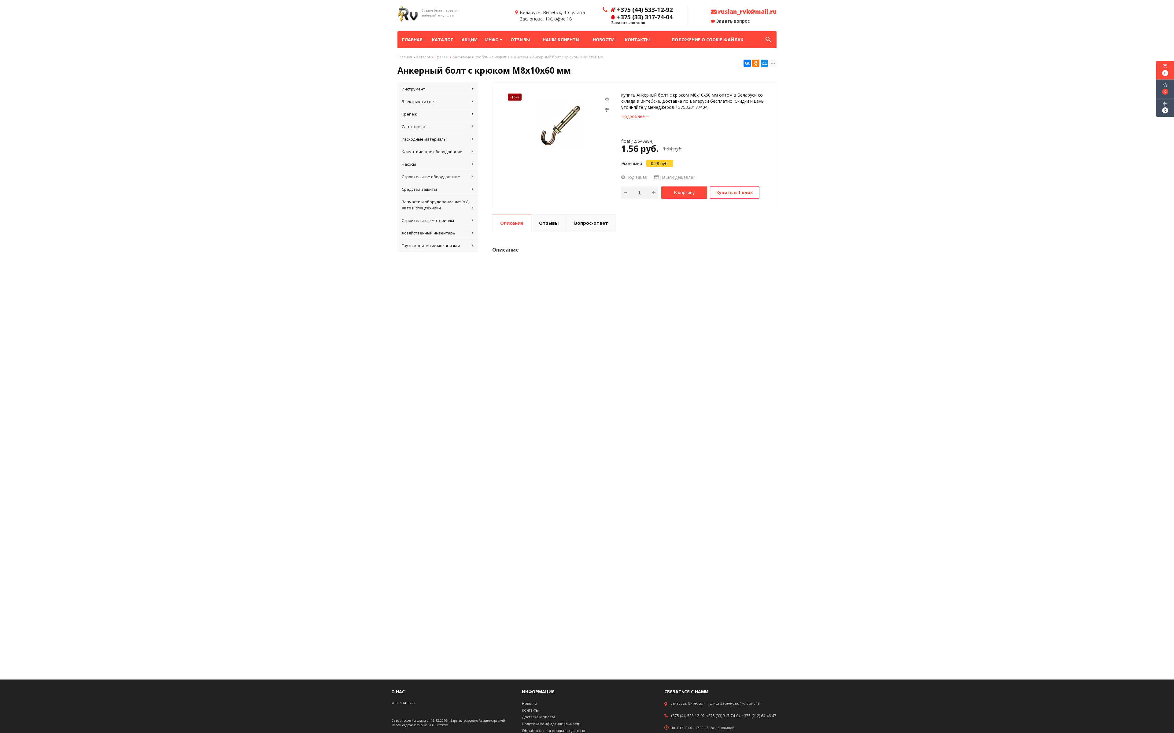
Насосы (409, 164)
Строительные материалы (428, 220)
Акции (470, 39)
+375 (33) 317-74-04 (723, 715)
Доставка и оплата (538, 717)
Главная (412, 39)
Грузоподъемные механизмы (431, 245)
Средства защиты (419, 189)
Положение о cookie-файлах (707, 39)
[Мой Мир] (764, 63)
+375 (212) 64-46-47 (759, 715)
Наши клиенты (561, 39)
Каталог (442, 39)
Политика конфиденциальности (551, 724)
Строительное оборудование (431, 176)
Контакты (637, 39)
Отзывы (520, 39)
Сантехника (413, 126)
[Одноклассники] (755, 63)
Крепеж (409, 114)
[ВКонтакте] (747, 63)
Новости (604, 39)
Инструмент (413, 89)
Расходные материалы (424, 139)
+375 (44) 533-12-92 (687, 715)
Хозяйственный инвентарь (428, 233)
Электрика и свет (419, 101)
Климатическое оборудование (432, 151)
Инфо (492, 39)
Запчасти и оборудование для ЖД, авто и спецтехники (435, 205)
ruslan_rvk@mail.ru (747, 11)
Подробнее (633, 116)
